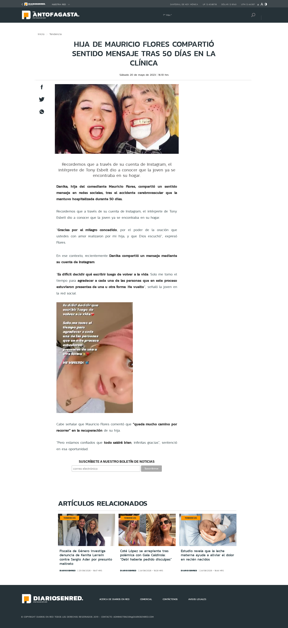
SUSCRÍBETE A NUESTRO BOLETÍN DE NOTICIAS (117, 461)
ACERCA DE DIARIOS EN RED (114, 599)
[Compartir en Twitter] (42, 101)
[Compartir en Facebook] (42, 89)
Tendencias (69, 517)
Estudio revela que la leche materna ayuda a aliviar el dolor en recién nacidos (207, 555)
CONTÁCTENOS (170, 599)
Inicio (41, 34)
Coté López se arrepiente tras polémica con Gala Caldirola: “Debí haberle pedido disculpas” (146, 555)
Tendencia (55, 34)
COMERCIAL (146, 599)
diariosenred (68, 570)
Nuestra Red (59, 4)
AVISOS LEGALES (197, 599)
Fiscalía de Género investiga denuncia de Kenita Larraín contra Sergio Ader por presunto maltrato (86, 557)
